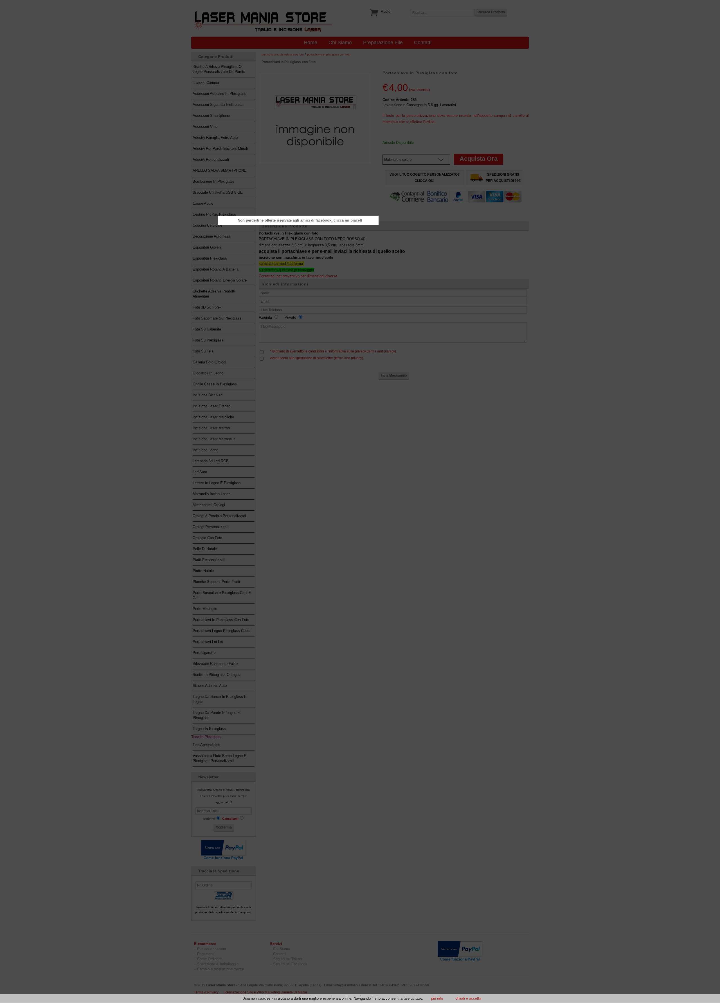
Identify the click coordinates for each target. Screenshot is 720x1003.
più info (437, 998)
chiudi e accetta (468, 998)
